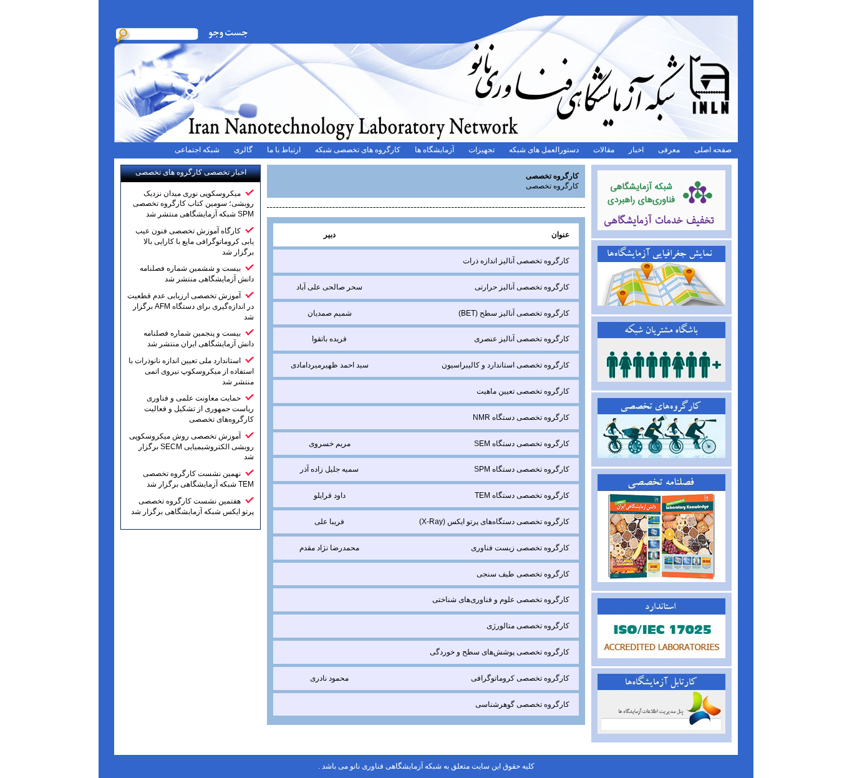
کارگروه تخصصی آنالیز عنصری (521, 338)
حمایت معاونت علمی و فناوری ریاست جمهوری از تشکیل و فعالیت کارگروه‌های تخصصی (199, 409)
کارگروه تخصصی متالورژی (528, 625)
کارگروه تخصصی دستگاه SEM (521, 443)
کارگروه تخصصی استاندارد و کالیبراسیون (505, 365)
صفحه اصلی (713, 149)
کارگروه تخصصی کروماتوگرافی (520, 678)
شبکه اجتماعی (197, 149)
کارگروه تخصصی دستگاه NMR (521, 417)
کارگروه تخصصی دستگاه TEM (522, 495)
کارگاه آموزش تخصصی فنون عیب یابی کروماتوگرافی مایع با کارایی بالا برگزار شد (194, 241)
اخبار (636, 149)
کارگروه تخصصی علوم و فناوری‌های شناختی (500, 599)
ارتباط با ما (284, 149)
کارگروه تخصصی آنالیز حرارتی (522, 287)
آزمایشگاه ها (434, 149)
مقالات (603, 149)
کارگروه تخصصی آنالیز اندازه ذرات (516, 260)
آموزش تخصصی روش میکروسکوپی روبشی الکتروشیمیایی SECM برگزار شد (191, 447)
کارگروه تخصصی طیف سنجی (523, 574)
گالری (243, 149)
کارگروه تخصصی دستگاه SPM (521, 469)
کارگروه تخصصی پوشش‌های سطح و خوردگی (499, 652)
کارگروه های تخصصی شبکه (357, 149)
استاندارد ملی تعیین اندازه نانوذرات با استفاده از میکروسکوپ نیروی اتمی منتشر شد (191, 371)
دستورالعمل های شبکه (544, 149)
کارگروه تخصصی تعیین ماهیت (523, 391)
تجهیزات (481, 149)
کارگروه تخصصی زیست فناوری (520, 547)
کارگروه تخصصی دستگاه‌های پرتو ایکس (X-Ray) (494, 521)
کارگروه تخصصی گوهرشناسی (522, 704)
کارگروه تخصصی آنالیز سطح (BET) (513, 313)
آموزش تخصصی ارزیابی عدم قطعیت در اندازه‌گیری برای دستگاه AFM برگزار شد (190, 306)
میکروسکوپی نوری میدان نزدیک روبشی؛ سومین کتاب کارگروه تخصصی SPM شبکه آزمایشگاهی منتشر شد (193, 204)
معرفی (669, 149)
